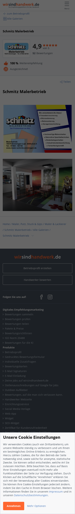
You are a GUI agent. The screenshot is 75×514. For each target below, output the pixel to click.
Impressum (56, 491)
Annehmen (14, 506)
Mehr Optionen (36, 506)
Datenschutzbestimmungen (31, 495)
